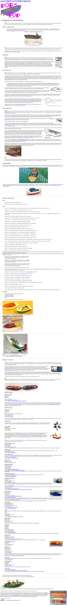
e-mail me (23, 376)
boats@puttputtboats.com (11, 508)
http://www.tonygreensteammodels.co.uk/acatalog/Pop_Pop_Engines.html (20, 489)
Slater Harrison (16, 594)
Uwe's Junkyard (25, 121)
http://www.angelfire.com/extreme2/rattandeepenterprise (17, 400)
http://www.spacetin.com (9, 559)
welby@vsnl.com (10, 415)
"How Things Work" (54, 78)
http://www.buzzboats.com (9, 370)
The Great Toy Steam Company (26, 436)
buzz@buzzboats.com (10, 451)
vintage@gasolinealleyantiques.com (13, 469)
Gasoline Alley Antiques (32, 45)
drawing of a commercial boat (21, 104)
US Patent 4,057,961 (22, 273)
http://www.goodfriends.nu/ (11, 476)
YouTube (13, 141)
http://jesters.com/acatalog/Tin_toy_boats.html (15, 516)
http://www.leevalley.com (12, 538)
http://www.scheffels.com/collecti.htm (18, 555)
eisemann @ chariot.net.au (11, 497)
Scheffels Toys (41, 436)
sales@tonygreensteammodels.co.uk (13, 488)
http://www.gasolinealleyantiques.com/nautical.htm (16, 470)
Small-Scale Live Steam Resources (13, 600)
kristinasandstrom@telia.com (12, 475)
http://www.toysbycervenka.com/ (13, 458)
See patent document (21, 63)
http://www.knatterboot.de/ (12, 532)
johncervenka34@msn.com (11, 457)
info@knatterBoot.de (10, 531)
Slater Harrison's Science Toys (23, 139)
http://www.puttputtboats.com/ (13, 507)
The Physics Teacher (11, 78)
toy (19, 184)
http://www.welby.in (9, 416)
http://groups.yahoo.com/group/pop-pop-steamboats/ (13, 356)
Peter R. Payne (12, 159)
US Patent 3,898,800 (28, 271)
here (27, 119)
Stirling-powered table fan (29, 500)
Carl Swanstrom (14, 595)
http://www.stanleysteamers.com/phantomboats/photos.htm (17, 570)
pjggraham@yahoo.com (11, 482)
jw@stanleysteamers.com (11, 569)
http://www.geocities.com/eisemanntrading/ (15, 496)
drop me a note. (28, 575)
